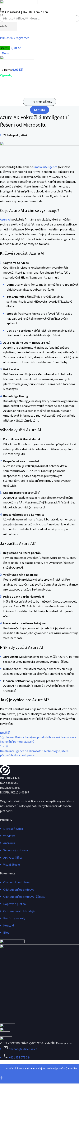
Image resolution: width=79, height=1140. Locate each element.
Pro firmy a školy (41, 102)
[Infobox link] (39, 530)
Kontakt (39, 110)
